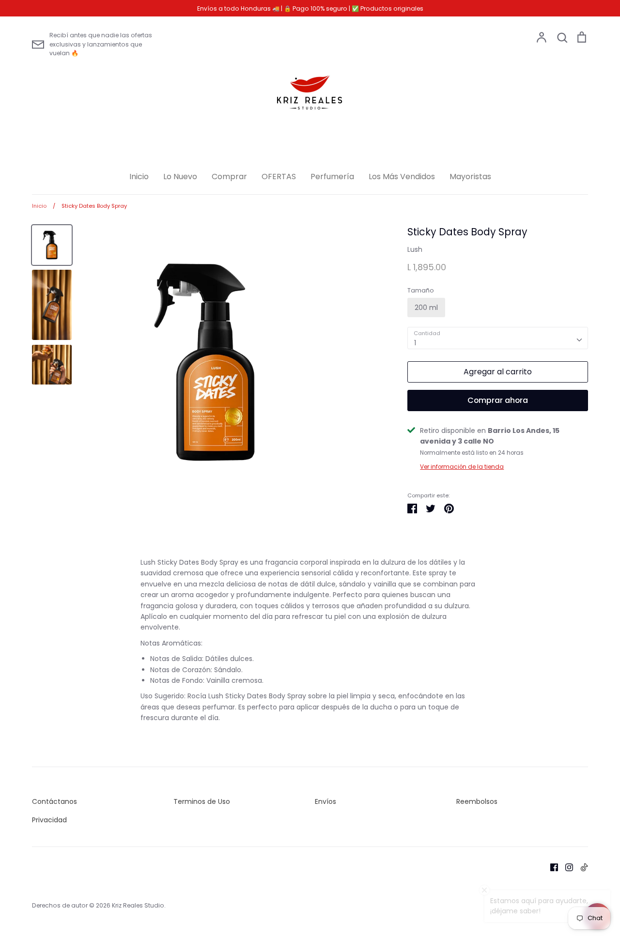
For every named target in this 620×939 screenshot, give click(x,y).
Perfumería (332, 176)
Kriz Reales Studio (138, 905)
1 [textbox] (415, 343)
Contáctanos (54, 801)
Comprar (229, 176)
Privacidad (49, 820)
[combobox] (497, 338)
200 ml (426, 307)
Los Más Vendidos (402, 176)
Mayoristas (470, 176)
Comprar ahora (497, 400)
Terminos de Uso (201, 801)
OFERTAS (279, 176)
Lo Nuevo (180, 176)
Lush (414, 249)
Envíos (325, 801)
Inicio (139, 176)
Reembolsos (476, 801)
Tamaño (420, 290)
